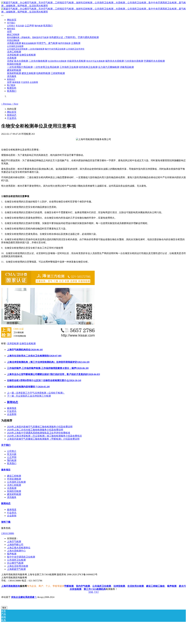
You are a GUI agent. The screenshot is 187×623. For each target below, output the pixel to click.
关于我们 (6, 445)
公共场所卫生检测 (16, 482)
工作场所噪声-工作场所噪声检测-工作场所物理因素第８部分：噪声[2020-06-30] (48, 368)
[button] (6, 104)
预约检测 (11, 460)
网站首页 (11, 20)
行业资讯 (11, 118)
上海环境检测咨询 (10, 586)
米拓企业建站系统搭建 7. (24, 597)
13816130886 (7, 533)
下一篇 (29, 396)
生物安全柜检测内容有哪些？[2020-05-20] (28, 386)
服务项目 (6, 469)
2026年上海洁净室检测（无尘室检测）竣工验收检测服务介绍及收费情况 (44, 436)
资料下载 (6, 522)
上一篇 (36, 393)
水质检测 (11, 488)
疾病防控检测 (14, 491)
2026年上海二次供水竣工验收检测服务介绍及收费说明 (35, 429)
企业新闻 (11, 414)
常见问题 (11, 454)
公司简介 (11, 451)
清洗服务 (11, 497)
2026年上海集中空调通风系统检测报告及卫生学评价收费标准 (38, 433)
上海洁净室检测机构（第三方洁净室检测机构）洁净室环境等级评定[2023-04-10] (48, 362)
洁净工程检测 (14, 485)
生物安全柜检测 (27, 343)
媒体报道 (11, 408)
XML (91, 592)
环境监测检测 (14, 479)
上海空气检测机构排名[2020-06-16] (25, 349)
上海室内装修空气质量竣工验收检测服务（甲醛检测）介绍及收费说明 (43, 439)
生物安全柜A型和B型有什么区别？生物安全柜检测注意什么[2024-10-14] (44, 380)
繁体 (4, 608)
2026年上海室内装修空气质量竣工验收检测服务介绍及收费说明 (39, 426)
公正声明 (11, 457)
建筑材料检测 (14, 494)
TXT (96, 592)
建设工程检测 (14, 476)
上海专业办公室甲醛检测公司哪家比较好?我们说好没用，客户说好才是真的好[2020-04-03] (53, 374)
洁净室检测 (13, 343)
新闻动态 (11, 115)
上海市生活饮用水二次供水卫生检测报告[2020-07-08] (34, 355)
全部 (9, 31)
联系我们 (11, 463)
